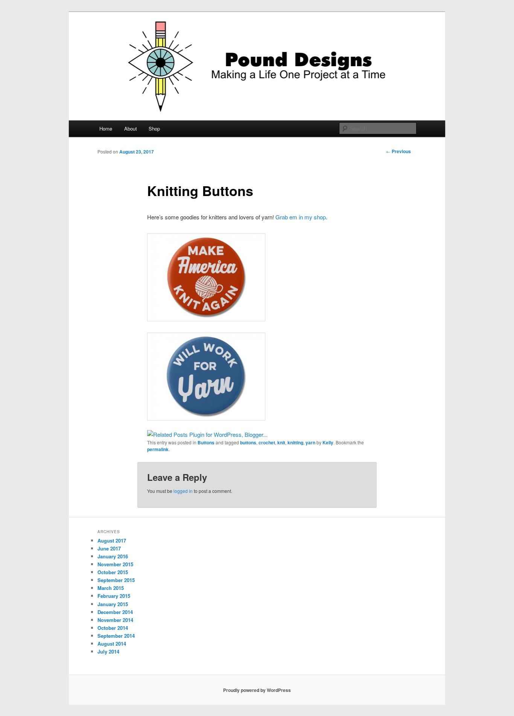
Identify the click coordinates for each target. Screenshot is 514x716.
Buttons (206, 442)
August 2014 (111, 643)
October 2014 (112, 627)
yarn (310, 442)
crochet (267, 442)
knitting (295, 442)
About (130, 128)
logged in (183, 491)
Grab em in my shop (300, 217)
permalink (158, 449)
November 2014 (115, 619)
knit (281, 442)
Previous (398, 151)
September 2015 (116, 580)
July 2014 (108, 651)
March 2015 (110, 587)
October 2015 (112, 572)
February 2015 (113, 595)
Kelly (327, 442)
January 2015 (112, 604)
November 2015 (115, 564)
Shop (154, 128)
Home (105, 128)
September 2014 (116, 635)
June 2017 (109, 548)
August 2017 (111, 540)
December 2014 (115, 612)
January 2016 (112, 556)
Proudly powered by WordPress (257, 690)
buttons (248, 442)
